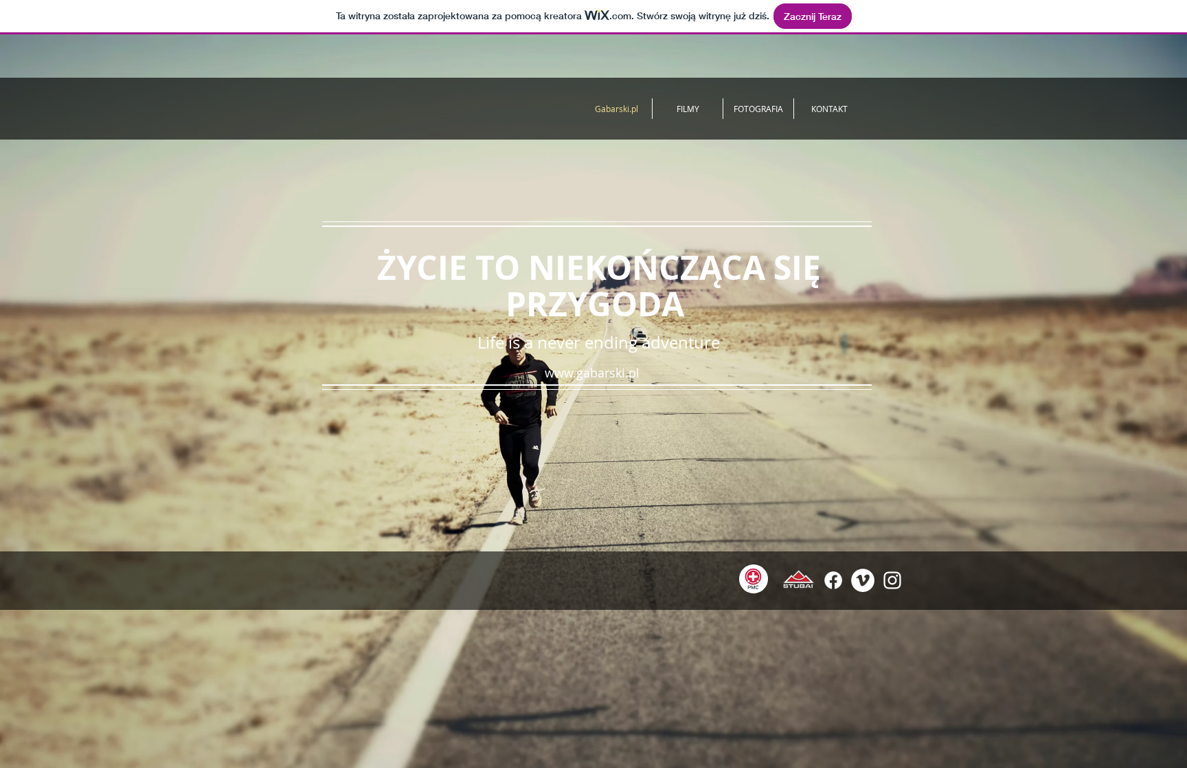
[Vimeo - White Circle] (862, 580)
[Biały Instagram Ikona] (892, 580)
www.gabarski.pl (592, 372)
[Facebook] (833, 580)
